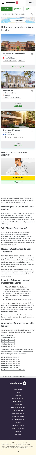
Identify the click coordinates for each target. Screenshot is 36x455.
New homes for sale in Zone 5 (10, 365)
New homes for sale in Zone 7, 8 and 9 (13, 370)
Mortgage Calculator (18, 398)
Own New (18, 422)
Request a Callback (18, 178)
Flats (18, 392)
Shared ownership (18, 425)
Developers (18, 395)
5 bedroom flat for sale (8, 346)
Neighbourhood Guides (18, 407)
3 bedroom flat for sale (8, 342)
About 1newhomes (18, 428)
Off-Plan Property (18, 401)
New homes (18, 389)
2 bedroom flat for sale (8, 340)
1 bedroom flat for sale (8, 338)
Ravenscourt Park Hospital (14, 54)
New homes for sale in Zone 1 (10, 357)
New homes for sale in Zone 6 (10, 368)
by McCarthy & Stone (9, 93)
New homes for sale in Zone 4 (10, 363)
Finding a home (18, 410)
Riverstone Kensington (12, 130)
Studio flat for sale (7, 335)
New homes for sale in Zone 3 (10, 361)
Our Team (18, 434)
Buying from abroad (18, 416)
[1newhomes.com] (18, 383)
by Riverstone (7, 132)
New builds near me (18, 413)
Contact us (18, 431)
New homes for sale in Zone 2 (10, 359)
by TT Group (6, 56)
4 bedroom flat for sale (8, 344)
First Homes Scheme (18, 419)
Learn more (24, 447)
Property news (18, 404)
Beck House (8, 91)
